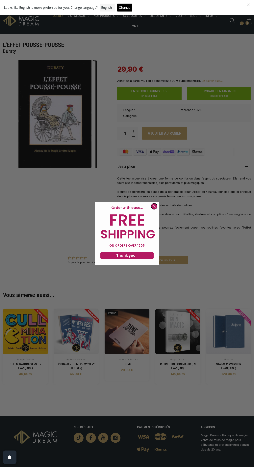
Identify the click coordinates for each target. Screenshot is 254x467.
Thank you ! (127, 255)
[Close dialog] (154, 206)
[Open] (9, 457)
